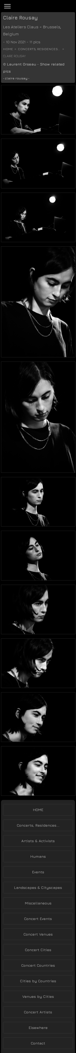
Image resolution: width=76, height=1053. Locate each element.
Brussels (51, 26)
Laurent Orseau (21, 64)
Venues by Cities (38, 996)
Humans (38, 856)
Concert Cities (38, 950)
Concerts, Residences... (39, 49)
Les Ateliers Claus (20, 26)
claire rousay (16, 78)
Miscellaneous (38, 903)
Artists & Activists (38, 841)
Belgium (11, 34)
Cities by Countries (38, 981)
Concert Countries (38, 965)
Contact (38, 1043)
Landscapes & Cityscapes (38, 887)
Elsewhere (38, 1028)
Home (8, 49)
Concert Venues (38, 934)
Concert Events (38, 919)
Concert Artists (38, 1012)
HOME (38, 810)
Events (38, 872)
